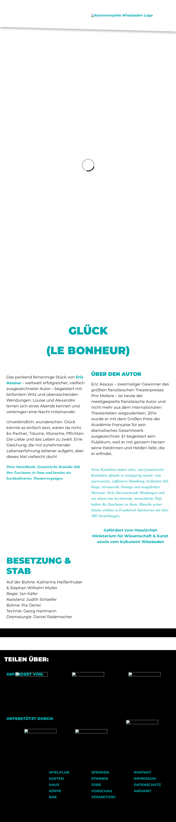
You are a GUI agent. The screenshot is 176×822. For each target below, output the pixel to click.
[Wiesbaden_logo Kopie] (144, 674)
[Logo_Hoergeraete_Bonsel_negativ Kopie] (91, 731)
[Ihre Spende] (142, 722)
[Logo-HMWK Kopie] (31, 674)
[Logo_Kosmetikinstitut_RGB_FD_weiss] (40, 731)
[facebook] (48, 15)
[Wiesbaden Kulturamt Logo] (88, 674)
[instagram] (55, 15)
